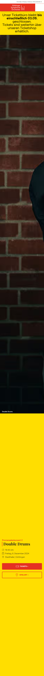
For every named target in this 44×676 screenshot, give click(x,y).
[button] (39, 7)
